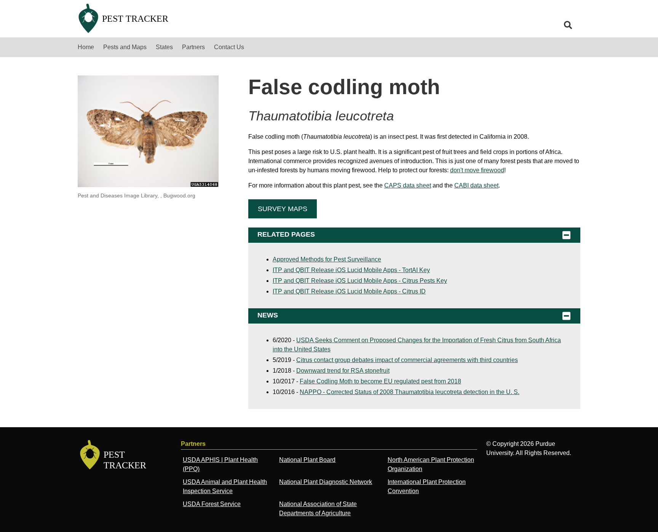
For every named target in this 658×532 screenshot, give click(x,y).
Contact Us (229, 47)
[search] (568, 25)
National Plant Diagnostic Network (325, 482)
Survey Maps (282, 209)
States (164, 47)
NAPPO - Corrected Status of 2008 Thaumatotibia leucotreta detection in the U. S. (409, 392)
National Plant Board (307, 460)
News (267, 315)
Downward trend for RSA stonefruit (343, 370)
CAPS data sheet (407, 185)
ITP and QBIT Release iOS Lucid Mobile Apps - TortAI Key (351, 270)
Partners (193, 47)
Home (86, 47)
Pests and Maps (125, 47)
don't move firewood (477, 170)
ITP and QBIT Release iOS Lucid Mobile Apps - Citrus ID (349, 291)
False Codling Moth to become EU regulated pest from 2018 (380, 381)
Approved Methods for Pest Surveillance (327, 259)
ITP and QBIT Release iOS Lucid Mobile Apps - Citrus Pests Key (360, 280)
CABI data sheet (476, 185)
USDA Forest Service (212, 504)
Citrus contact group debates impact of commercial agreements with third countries (407, 360)
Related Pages (286, 234)
